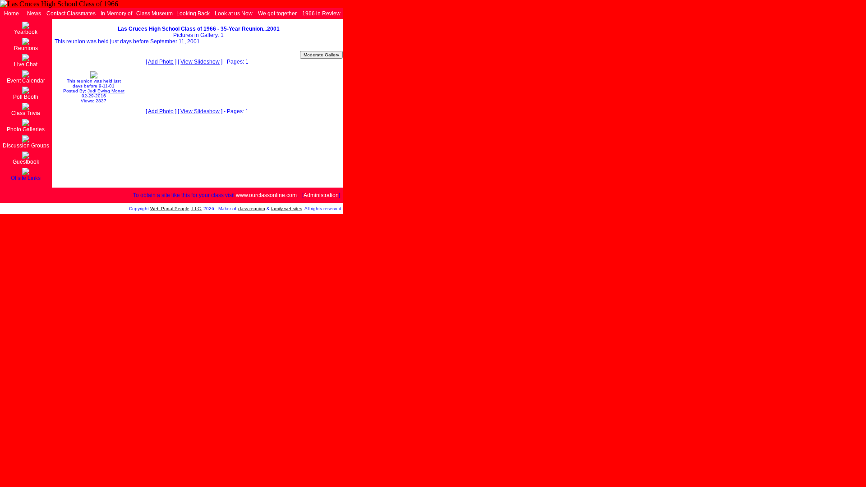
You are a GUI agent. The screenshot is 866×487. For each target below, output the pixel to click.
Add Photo (161, 62)
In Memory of (116, 13)
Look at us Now (234, 13)
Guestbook (26, 162)
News (34, 13)
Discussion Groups (26, 145)
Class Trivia (25, 113)
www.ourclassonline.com (266, 195)
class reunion (251, 208)
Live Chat (25, 64)
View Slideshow (200, 62)
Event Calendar (26, 81)
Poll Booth (25, 97)
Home (11, 13)
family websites (286, 208)
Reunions (26, 48)
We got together (277, 13)
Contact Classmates (71, 13)
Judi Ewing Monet (106, 90)
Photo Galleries (26, 129)
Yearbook (25, 32)
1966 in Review (321, 13)
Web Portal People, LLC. (176, 208)
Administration (321, 195)
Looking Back (193, 13)
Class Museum (154, 13)
